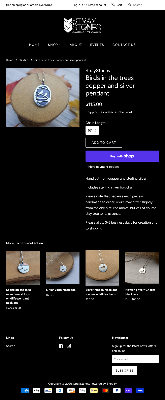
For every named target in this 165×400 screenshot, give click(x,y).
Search (10, 346)
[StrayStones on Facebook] (61, 347)
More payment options (103, 167)
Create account (96, 5)
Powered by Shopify (104, 383)
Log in (76, 5)
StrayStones (81, 383)
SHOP (53, 45)
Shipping (92, 112)
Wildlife (24, 60)
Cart (119, 5)
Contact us (124, 45)
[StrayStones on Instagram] (68, 347)
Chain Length (95, 123)
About (76, 45)
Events (97, 45)
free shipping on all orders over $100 (29, 5)
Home (34, 45)
